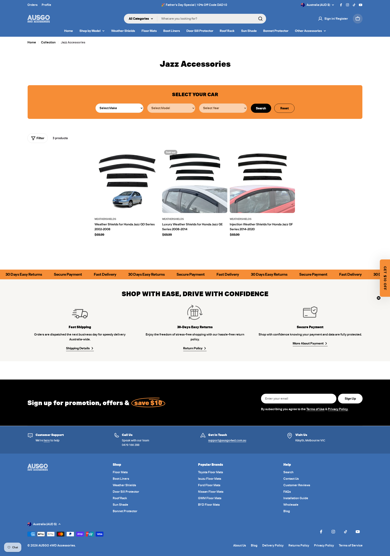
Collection (48, 42)
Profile (46, 5)
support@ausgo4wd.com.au (227, 440)
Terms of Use (315, 409)
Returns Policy (298, 545)
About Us (239, 545)
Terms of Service (351, 545)
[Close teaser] (379, 298)
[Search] (260, 18)
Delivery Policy (273, 545)
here (47, 440)
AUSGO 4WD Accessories (56, 545)
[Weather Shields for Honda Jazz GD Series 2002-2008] (127, 180)
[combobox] (195, 19)
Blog (254, 545)
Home (31, 42)
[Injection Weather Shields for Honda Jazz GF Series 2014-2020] (262, 180)
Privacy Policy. (338, 409)
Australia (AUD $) (318, 5)
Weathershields (105, 218)
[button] (385, 278)
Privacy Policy (324, 545)
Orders (32, 5)
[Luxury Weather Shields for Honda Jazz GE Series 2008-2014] (194, 180)
